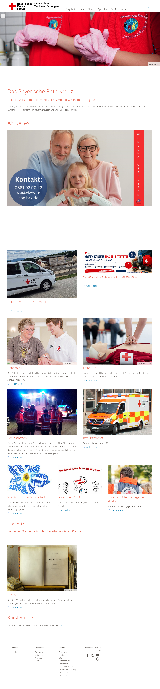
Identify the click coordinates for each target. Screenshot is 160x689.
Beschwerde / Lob (66, 666)
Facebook (39, 652)
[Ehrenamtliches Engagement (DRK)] (130, 480)
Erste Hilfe (89, 368)
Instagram (39, 655)
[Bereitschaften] (42, 412)
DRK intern (63, 675)
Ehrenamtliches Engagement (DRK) (127, 499)
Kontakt (62, 655)
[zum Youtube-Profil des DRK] (98, 655)
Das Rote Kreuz (118, 9)
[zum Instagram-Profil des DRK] (92, 655)
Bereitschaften (17, 438)
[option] (80, 39)
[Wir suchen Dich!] (80, 480)
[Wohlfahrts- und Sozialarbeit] (30, 480)
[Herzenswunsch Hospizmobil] (42, 274)
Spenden (103, 9)
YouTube (38, 658)
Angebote (71, 9)
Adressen (63, 652)
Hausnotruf (15, 368)
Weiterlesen (16, 310)
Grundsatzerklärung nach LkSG (67, 671)
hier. (61, 625)
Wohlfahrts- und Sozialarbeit (26, 497)
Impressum (63, 664)
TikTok (37, 661)
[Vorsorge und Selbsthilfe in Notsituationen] (117, 262)
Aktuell (91, 9)
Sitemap (62, 658)
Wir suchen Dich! (69, 497)
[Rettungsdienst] (117, 412)
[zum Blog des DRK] (98, 659)
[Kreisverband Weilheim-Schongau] (21, 6)
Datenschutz (64, 661)
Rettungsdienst (93, 438)
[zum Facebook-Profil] (87, 655)
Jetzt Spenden (16, 652)
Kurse (82, 9)
